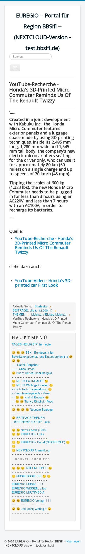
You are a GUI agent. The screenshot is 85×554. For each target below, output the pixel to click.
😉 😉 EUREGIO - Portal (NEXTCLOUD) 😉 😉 (41, 444)
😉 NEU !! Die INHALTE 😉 (30, 381)
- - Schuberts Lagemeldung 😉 (32, 389)
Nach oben (73, 541)
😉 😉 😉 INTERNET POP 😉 (32, 468)
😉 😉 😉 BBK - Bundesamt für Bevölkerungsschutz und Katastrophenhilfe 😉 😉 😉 (42, 356)
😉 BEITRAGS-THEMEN (28, 418)
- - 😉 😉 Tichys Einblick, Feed (32, 401)
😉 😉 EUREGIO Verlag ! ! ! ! (31, 501)
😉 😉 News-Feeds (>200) (29, 430)
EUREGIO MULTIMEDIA (28, 492)
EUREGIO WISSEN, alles (29, 488)
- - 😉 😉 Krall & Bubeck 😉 (30, 397)
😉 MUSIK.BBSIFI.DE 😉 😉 (31, 476)
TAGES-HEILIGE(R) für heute (31, 344)
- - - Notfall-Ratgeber (25, 365)
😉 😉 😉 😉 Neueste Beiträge (32, 410)
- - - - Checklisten (23, 369)
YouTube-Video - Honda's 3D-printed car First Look (43, 283)
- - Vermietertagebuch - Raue (30, 393)
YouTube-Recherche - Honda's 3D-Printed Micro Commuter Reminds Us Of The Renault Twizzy (44, 245)
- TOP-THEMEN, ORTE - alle (31, 422)
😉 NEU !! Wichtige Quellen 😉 (32, 385)
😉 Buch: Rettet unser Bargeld (32, 373)
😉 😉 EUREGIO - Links (28, 434)
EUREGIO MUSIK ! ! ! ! (27, 484)
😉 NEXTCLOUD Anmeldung (30, 450)
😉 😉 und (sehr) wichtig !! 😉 (31, 509)
